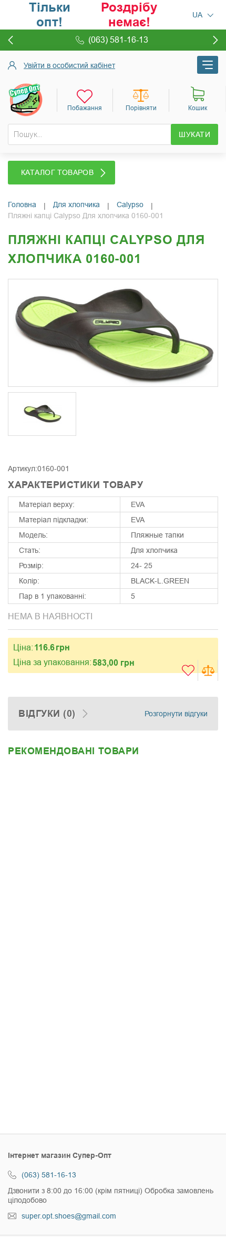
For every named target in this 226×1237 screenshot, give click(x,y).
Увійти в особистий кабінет (69, 65)
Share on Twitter (39, 448)
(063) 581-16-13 (49, 1175)
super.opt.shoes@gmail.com (69, 1216)
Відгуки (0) (47, 713)
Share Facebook (18, 448)
